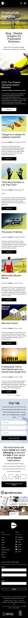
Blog (2, 79)
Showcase (4, 552)
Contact (3, 557)
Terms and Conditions (17, 596)
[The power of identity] (14, 221)
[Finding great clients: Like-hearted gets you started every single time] (14, 356)
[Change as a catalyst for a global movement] (14, 124)
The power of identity (11, 232)
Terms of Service (16, 607)
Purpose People (5, 549)
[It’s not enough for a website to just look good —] (23, 501)
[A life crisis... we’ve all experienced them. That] (4, 501)
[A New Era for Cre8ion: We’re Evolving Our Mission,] (14, 510)
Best (2, 544)
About (3, 537)
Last (2, 577)
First (2, 572)
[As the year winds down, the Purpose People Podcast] (4, 510)
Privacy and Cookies (6, 596)
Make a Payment (20, 598)
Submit (14, 589)
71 (14, 395)
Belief (2, 540)
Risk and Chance (10, 323)
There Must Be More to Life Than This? (12, 183)
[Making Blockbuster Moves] (14, 265)
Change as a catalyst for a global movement (13, 135)
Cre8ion (10, 142)
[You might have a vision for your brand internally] (14, 501)
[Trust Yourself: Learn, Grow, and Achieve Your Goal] (23, 510)
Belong (3, 542)
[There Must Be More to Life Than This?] (14, 171)
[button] (21, 3)
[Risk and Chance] (14, 312)
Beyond (3, 547)
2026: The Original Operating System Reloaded (10, 85)
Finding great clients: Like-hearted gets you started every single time (13, 369)
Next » (18, 395)
